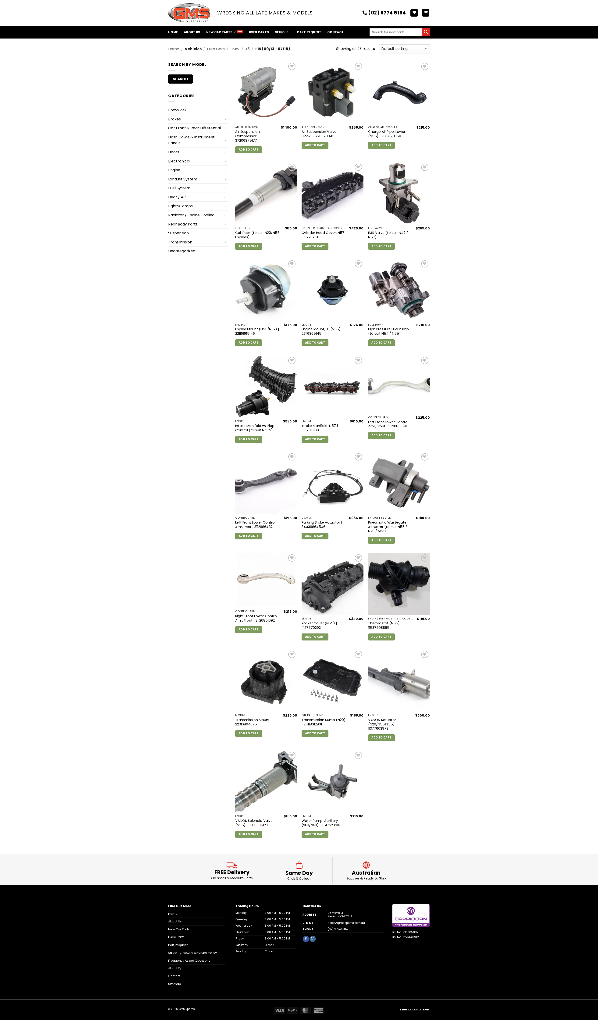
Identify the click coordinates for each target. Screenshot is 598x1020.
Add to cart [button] (249, 149)
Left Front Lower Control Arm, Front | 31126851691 (388, 424)
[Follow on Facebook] (306, 939)
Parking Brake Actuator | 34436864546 (322, 524)
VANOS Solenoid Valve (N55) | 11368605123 (254, 823)
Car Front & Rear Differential (194, 128)
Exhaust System (182, 179)
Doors (173, 152)
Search (180, 79)
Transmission (180, 242)
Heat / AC (177, 197)
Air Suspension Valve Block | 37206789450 (319, 134)
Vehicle (281, 32)
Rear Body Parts (183, 224)
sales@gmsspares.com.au (346, 923)
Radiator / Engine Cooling (191, 215)
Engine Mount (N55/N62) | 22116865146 (257, 331)
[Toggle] (225, 110)
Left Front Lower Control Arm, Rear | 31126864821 (255, 524)
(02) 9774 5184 (338, 929)
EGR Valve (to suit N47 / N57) (388, 235)
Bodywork (177, 110)
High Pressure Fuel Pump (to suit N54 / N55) (388, 331)
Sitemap (174, 984)
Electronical (179, 161)
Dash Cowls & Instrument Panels (191, 140)
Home (173, 32)
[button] (425, 13)
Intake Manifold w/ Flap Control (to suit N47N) (254, 428)
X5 (247, 49)
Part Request (309, 32)
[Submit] (426, 32)
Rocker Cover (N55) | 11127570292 (319, 625)
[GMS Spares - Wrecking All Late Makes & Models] (189, 13)
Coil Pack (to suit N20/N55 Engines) (257, 235)
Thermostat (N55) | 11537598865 (385, 625)
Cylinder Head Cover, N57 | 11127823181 (323, 235)
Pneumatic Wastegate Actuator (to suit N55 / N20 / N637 (387, 526)
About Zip (175, 968)
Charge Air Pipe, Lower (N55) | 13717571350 (386, 134)
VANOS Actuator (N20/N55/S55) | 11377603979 (382, 724)
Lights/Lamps (180, 206)
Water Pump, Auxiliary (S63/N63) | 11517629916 (321, 823)
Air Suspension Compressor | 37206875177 (247, 136)
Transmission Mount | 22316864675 (253, 722)
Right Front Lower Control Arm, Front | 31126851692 (256, 618)
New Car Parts (219, 32)
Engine (174, 170)
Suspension (178, 233)
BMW (235, 49)
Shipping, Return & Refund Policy (192, 953)
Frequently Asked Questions (189, 961)
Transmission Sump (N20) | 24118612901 (323, 722)
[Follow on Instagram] (313, 939)
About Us (192, 32)
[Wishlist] (414, 13)
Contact (335, 32)
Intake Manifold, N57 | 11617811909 (320, 428)
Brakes (174, 119)
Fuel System (179, 188)
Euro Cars (216, 49)
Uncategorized (181, 251)
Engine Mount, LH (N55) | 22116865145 (322, 331)
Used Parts (259, 32)
